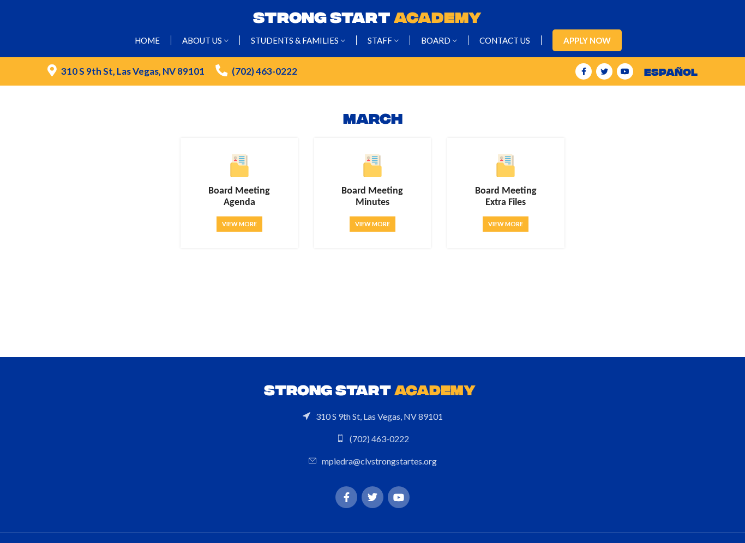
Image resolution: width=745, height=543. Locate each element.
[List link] (372, 416)
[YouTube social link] (625, 71)
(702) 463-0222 (264, 71)
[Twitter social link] (604, 71)
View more (239, 223)
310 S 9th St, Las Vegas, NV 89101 (133, 71)
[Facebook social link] (583, 71)
